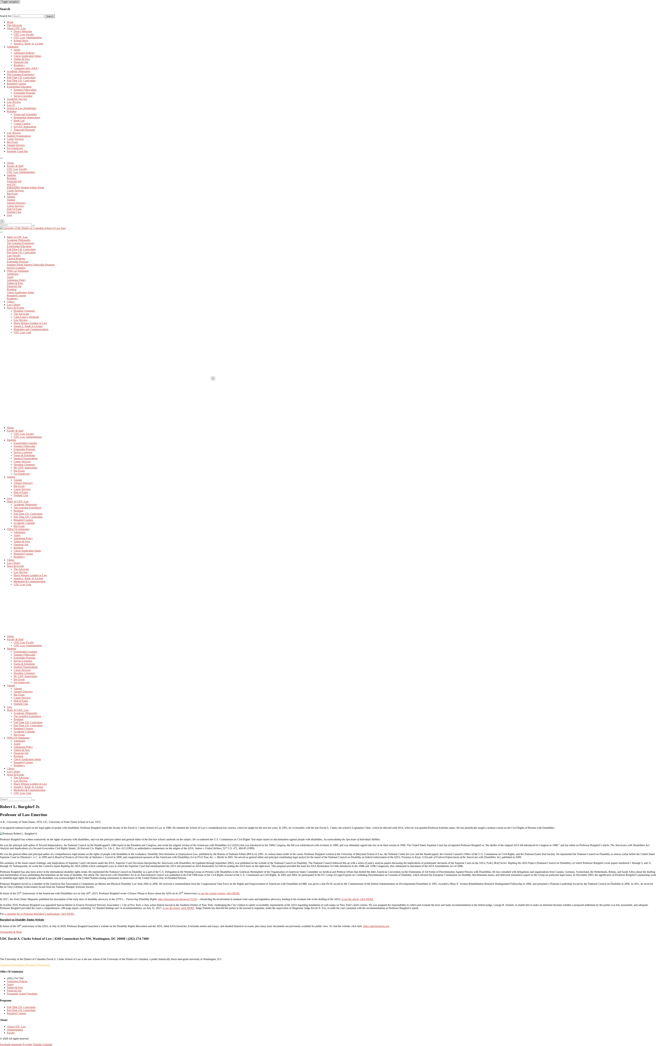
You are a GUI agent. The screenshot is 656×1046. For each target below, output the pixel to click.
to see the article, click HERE (357, 899)
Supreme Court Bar (17, 151)
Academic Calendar (24, 523)
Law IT (11, 105)
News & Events (15, 307)
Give (9, 215)
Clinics (10, 301)
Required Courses (16, 83)
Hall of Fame (21, 492)
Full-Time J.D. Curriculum (21, 77)
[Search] (33, 225)
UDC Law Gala (22, 332)
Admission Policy (23, 538)
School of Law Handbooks (21, 108)
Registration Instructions (27, 117)
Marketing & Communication (29, 581)
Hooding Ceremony (24, 310)
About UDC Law (16, 28)
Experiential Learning (25, 443)
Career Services (15, 139)
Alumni (11, 196)
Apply (17, 49)
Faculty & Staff (15, 166)
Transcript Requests (24, 129)
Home (10, 22)
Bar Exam (12, 142)
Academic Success (17, 99)
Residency (19, 65)
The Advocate (14, 25)
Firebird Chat (21, 495)
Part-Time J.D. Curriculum (21, 80)
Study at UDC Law (17, 237)
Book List (19, 120)
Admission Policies (24, 52)
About (10, 162)
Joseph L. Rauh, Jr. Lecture (28, 43)
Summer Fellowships (25, 89)
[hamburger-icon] (1, 158)
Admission (12, 46)
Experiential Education (19, 86)
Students (11, 175)
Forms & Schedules (24, 455)
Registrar (12, 111)
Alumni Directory (23, 483)
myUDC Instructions (25, 126)
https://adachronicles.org (376, 926)
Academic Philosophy (19, 71)
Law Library (13, 304)
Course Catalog (22, 123)
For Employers (15, 148)
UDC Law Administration (28, 37)
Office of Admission (18, 270)
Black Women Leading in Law (30, 323)
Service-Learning (23, 95)
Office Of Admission (18, 529)
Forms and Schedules (25, 114)
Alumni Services (16, 145)
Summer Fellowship (24, 446)
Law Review (14, 102)
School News (21, 40)
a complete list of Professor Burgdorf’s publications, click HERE (39, 913)
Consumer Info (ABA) (26, 68)
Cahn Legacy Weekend (26, 317)
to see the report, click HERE (178, 908)
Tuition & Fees (22, 59)
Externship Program (24, 92)
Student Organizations (19, 135)
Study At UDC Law (18, 501)
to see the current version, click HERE (219, 893)
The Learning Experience (20, 74)
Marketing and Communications (31, 329)
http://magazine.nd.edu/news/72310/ (177, 899)
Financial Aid (21, 62)
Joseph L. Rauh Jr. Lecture (28, 326)
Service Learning (23, 452)
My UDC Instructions (25, 467)
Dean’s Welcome (23, 31)
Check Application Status (27, 55)
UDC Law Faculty (24, 34)
